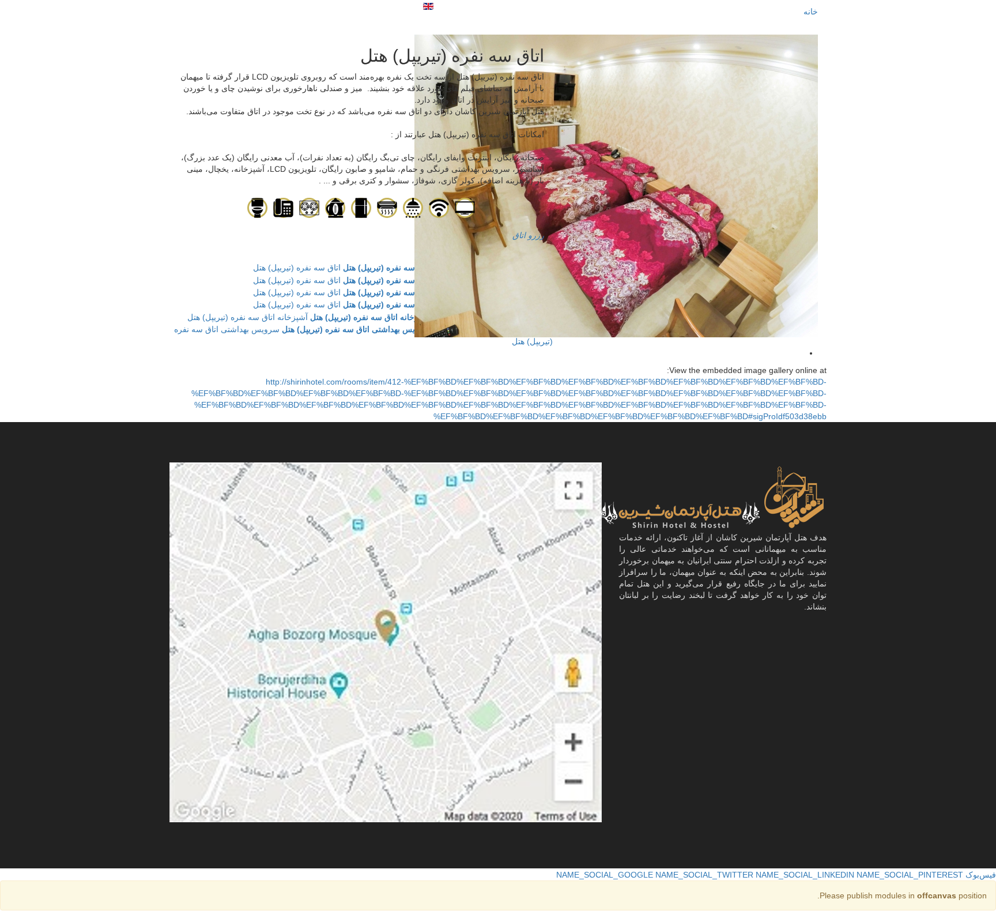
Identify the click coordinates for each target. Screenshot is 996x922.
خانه (810, 11)
